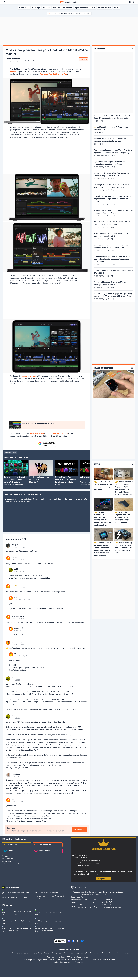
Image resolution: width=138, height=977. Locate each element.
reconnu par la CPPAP (52, 960)
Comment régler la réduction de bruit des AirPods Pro (92, 905)
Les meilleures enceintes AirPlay (17, 893)
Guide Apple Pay (77, 897)
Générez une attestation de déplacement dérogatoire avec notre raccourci (100, 907)
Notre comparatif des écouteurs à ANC (50, 897)
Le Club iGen (12, 845)
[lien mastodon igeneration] (69, 941)
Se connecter (79, 829)
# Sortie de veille (104, 8)
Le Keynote (6, 861)
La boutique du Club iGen (11, 864)
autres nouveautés (29, 376)
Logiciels (83, 59)
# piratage (36, 8)
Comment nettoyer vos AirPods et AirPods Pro (89, 894)
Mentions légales (15, 953)
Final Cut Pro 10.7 (37, 433)
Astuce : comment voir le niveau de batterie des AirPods (93, 902)
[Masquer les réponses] (7, 573)
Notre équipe (95, 953)
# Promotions (24, 8)
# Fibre (117, 8)
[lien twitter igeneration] (77, 941)
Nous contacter (123, 953)
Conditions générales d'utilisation (37, 953)
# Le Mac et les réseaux (62, 8)
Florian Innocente (13, 59)
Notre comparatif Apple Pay (16, 897)
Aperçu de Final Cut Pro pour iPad (53, 74)
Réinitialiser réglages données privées (69, 962)
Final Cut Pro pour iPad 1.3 (57, 433)
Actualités (100, 48)
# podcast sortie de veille (85, 8)
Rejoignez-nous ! (103, 879)
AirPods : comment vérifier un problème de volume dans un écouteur (98, 892)
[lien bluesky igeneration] (82, 941)
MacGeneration (45, 845)
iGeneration (12, 851)
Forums (5, 856)
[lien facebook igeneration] (73, 941)
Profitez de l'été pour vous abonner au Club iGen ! (70, 14)
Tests (97, 464)
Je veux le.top (7, 858)
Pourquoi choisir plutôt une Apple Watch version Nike (92, 900)
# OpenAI (46, 8)
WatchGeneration (46, 851)
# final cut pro (10, 453)
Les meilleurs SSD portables (48, 893)
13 (32, 61)
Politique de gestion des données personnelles (70, 953)
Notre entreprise (108, 953)
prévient (13, 72)
